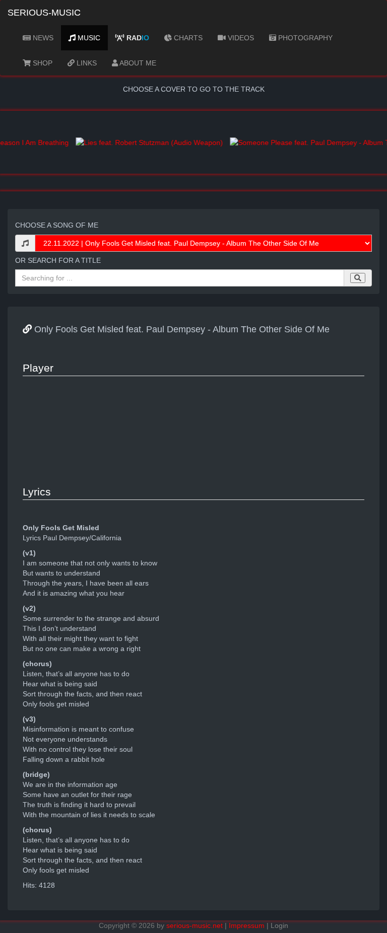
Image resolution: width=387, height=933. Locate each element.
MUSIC (88, 38)
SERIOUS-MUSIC (44, 13)
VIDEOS (240, 38)
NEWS (42, 38)
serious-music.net (194, 925)
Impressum (247, 925)
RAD (136, 38)
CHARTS (187, 38)
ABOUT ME (137, 63)
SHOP (41, 63)
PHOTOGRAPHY (304, 38)
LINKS (86, 63)
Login (279, 925)
